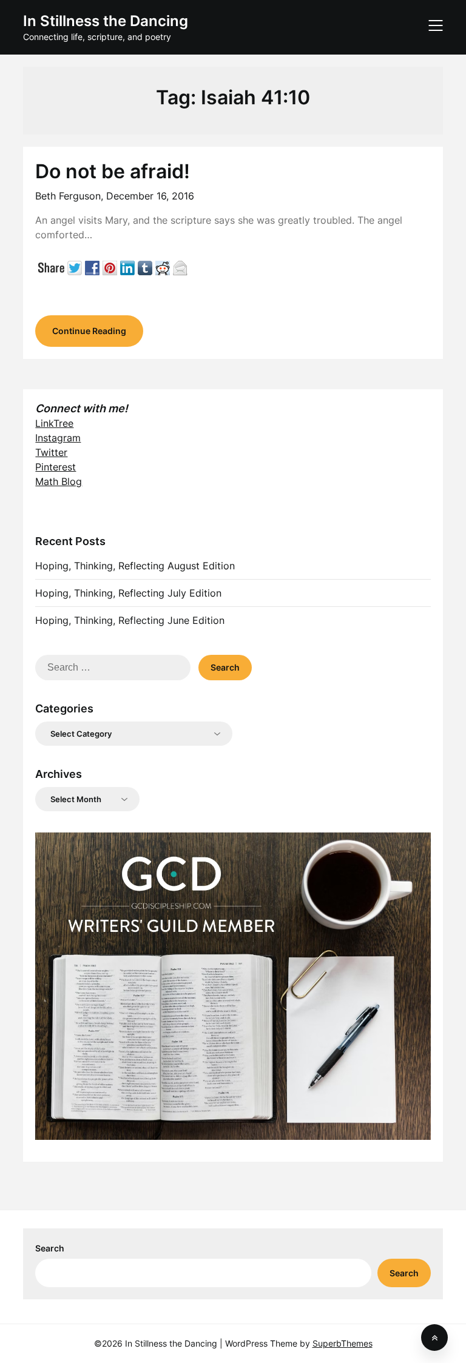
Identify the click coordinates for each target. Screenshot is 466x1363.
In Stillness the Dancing (105, 21)
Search (49, 1248)
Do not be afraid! (112, 171)
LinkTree (54, 423)
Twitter (51, 452)
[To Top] (434, 1337)
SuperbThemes (342, 1343)
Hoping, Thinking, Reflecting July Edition (128, 593)
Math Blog (58, 481)
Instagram (58, 438)
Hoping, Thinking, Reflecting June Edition (130, 620)
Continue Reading (89, 331)
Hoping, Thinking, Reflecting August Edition (135, 566)
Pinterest (55, 467)
